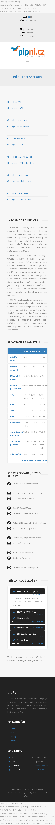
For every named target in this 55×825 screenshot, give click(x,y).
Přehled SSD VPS (18, 138)
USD (34, 20)
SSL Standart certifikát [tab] (30, 635)
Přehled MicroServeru (19, 193)
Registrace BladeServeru (21, 181)
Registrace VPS (16, 108)
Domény (13, 736)
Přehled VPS (15, 102)
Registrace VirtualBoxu (20, 126)
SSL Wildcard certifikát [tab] (27, 642)
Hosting (13, 728)
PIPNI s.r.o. (22, 789)
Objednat (26, 460)
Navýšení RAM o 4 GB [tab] (30, 613)
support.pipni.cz (41, 766)
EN (31, 17)
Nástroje (13, 741)
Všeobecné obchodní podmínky (20, 793)
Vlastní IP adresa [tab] (30, 627)
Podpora (29, 33)
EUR (30, 20)
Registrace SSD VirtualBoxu (22, 163)
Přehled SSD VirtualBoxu (21, 157)
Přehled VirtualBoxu (19, 120)
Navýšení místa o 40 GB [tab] (27, 620)
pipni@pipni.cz (29, 29)
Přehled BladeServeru (19, 175)
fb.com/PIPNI (43, 770)
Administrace (29, 36)
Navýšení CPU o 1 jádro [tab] (30, 592)
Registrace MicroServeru (21, 199)
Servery (12, 732)
